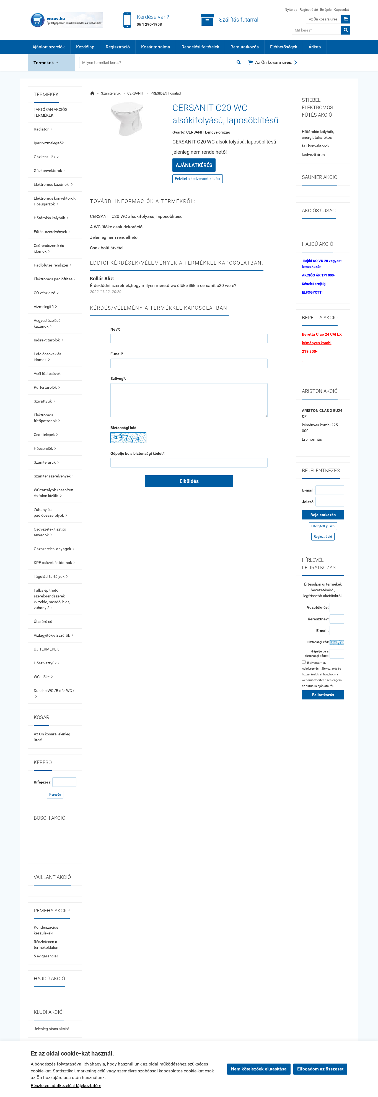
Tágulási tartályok (51, 576)
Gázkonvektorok (49, 170)
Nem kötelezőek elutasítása (259, 1069)
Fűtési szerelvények (52, 231)
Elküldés (189, 481)
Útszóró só (43, 621)
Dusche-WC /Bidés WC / (54, 693)
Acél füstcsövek (47, 373)
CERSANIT (135, 93)
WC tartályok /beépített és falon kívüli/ (54, 493)
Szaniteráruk (46, 462)
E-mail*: (117, 354)
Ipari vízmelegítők (49, 143)
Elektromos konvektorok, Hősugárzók (55, 201)
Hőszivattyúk (46, 663)
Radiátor (43, 129)
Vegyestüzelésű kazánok (47, 323)
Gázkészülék (46, 157)
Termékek (45, 62)
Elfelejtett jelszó (323, 526)
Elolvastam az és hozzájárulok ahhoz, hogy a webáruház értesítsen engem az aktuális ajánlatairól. (322, 674)
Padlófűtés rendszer (52, 265)
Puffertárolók (47, 387)
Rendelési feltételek (200, 46)
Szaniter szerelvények (54, 476)
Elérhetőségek (283, 46)
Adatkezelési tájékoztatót (319, 668)
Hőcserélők (45, 448)
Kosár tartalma (155, 46)
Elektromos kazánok (53, 184)
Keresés (55, 794)
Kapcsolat (341, 10)
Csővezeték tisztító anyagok (50, 532)
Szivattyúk (44, 401)
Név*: (115, 329)
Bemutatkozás (245, 46)
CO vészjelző (46, 293)
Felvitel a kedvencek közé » (197, 178)
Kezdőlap (85, 46)
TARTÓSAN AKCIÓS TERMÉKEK (50, 112)
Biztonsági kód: (124, 427)
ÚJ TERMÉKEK (46, 649)
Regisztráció (309, 10)
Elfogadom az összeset (320, 1069)
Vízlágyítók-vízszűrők (53, 635)
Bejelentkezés (323, 515)
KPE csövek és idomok (54, 562)
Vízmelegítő (45, 306)
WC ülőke (43, 677)
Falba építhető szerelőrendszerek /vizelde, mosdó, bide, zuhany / (52, 599)
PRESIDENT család (166, 93)
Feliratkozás (323, 695)
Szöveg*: (118, 378)
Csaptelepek (46, 434)
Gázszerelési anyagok (54, 549)
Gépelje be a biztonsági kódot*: (137, 453)
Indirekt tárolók (48, 340)
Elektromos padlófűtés (55, 279)
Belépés (326, 10)
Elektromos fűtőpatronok (47, 418)
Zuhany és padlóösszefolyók (50, 512)
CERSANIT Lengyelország (208, 132)
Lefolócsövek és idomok (47, 357)
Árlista (315, 46)
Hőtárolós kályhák (51, 218)
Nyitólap (291, 10)
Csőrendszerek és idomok (49, 248)
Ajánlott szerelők (48, 46)
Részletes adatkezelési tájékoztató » (66, 1085)
